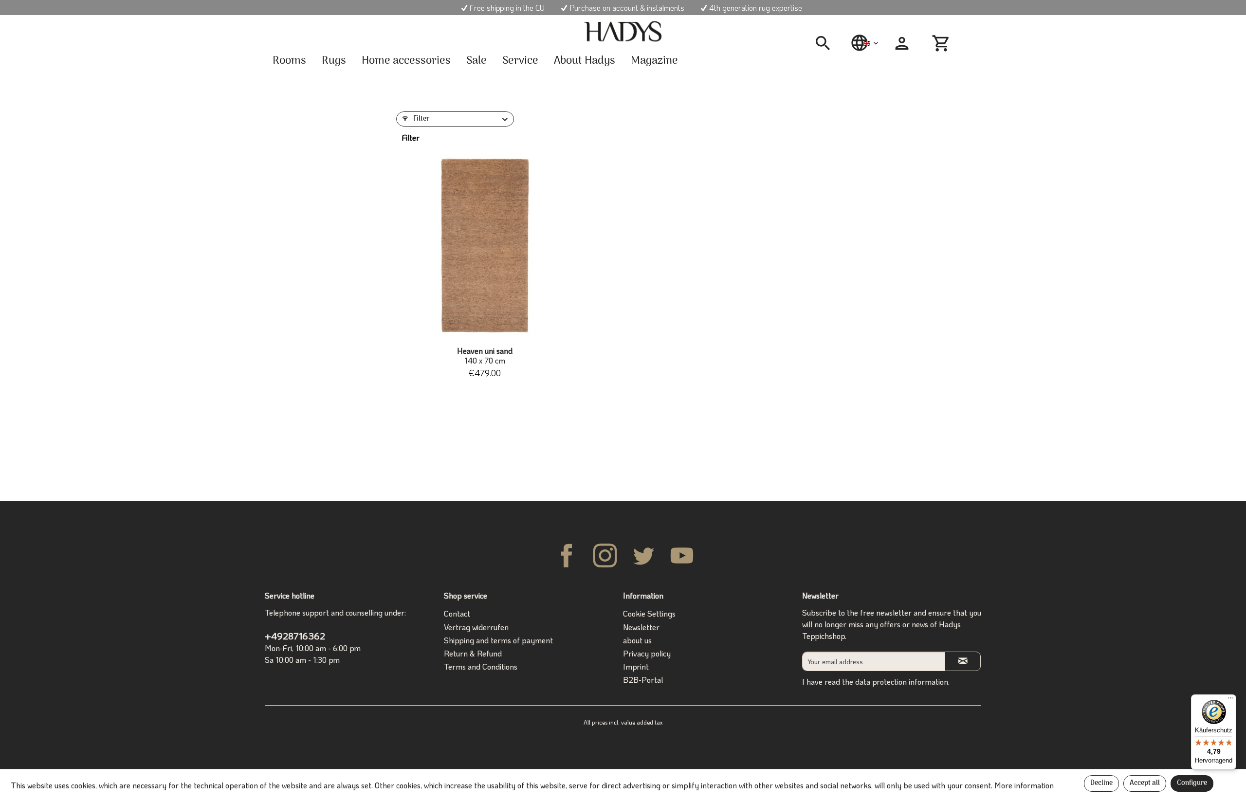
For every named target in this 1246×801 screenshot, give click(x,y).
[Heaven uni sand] (484, 246)
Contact (457, 613)
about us (637, 640)
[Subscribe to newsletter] (963, 661)
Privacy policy (647, 653)
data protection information (901, 681)
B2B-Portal (643, 679)
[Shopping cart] (942, 43)
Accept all (1145, 783)
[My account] (902, 43)
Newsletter (641, 627)
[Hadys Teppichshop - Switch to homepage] (623, 31)
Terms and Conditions (480, 666)
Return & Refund (473, 653)
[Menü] (1230, 700)
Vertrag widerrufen (476, 627)
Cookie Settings (649, 613)
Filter (420, 119)
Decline (1101, 783)
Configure (1192, 783)
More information (1024, 785)
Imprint (636, 666)
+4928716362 (295, 636)
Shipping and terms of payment (498, 640)
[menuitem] (826, 43)
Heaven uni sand (485, 355)
